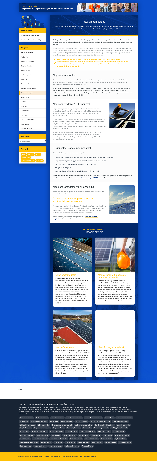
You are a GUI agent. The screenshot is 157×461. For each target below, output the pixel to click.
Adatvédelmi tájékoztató (70, 456)
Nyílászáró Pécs (120, 439)
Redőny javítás (70, 442)
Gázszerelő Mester (42, 435)
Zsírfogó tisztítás (26, 128)
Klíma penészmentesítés (124, 418)
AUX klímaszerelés (42, 418)
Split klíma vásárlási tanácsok (104, 425)
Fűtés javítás (24, 431)
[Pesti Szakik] (32, 21)
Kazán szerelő (96, 435)
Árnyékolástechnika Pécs (42, 428)
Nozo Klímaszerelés (26, 418)
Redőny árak (58, 442)
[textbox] (79, 193)
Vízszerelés (25, 124)
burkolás (39, 160)
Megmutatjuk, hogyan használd (62, 425)
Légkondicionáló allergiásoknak (100, 421)
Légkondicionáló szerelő (27, 425)
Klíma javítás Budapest (40, 439)
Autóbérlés (24, 57)
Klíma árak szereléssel (122, 435)
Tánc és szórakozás (27, 119)
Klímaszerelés (25, 84)
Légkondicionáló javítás (120, 421)
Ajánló (20, 389)
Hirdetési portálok (27, 75)
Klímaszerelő (54, 421)
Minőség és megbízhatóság (83, 425)
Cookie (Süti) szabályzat (52, 456)
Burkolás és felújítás (27, 61)
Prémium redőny (46, 442)
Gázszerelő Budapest (27, 435)
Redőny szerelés (97, 442)
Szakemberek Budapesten (30, 35)
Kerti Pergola (108, 435)
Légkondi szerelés (67, 421)
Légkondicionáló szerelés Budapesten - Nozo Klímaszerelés (47, 404)
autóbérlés (26, 157)
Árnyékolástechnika (27, 52)
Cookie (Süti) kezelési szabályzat (32, 40)
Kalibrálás (24, 79)
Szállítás (23, 106)
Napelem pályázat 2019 (89, 178)
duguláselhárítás (28, 160)
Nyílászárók (25, 97)
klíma (23, 154)
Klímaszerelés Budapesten (59, 439)
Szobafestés (25, 111)
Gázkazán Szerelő (118, 431)
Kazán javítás (56, 435)
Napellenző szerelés (91, 439)
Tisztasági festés (87, 446)
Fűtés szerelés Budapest (39, 431)
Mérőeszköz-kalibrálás (28, 88)
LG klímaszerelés (43, 425)
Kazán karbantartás (69, 435)
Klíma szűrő (24, 421)
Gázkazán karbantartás (87, 431)
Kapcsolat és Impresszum (88, 456)
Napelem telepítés (27, 93)
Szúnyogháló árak (25, 446)
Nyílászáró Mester (106, 439)
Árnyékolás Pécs (25, 428)
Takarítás (24, 115)
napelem (30, 154)
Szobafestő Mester (125, 442)
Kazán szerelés (83, 435)
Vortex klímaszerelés (123, 425)
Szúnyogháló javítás (56, 446)
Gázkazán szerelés (104, 431)
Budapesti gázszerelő (73, 428)
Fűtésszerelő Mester (56, 431)
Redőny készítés (83, 442)
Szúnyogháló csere (40, 446)
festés (38, 154)
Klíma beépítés (25, 439)
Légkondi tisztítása (81, 421)
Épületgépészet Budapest (119, 428)
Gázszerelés (87, 428)
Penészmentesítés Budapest (29, 442)
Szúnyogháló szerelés (72, 446)
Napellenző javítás (76, 439)
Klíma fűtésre (109, 418)
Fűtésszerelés (25, 70)
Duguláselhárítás (26, 66)
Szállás (23, 102)
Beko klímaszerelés (57, 418)
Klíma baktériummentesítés (93, 418)
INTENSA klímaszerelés (74, 418)
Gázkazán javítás (71, 431)
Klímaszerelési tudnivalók (39, 421)
